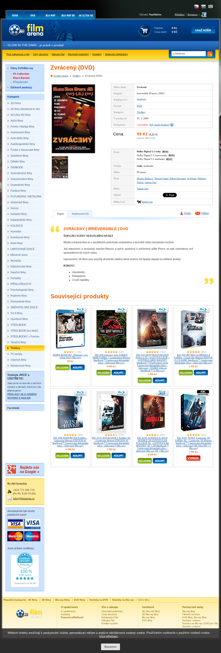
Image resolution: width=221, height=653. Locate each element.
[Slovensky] (203, 6)
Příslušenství (20, 82)
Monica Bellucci (145, 178)
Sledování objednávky (116, 54)
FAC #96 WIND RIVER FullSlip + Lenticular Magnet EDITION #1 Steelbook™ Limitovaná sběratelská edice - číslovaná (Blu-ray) (70, 442)
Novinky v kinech (191, 620)
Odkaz (205, 213)
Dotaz (187, 213)
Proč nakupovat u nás (18, 54)
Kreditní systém (109, 623)
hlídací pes (147, 201)
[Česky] (196, 6)
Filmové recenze (191, 614)
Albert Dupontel (178, 178)
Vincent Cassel (161, 178)
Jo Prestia (191, 178)
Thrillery (76, 76)
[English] (210, 6)
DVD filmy (147, 620)
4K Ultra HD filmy (151, 611)
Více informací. (108, 636)
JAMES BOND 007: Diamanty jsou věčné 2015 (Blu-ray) (70, 356)
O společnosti (68, 611)
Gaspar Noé (150, 182)
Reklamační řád (109, 617)
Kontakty (97, 54)
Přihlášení (180, 14)
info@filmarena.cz (24, 498)
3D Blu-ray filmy (150, 614)
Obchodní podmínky (78, 54)
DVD (139, 106)
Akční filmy (144, 600)
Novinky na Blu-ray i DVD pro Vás (200, 623)
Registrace (193, 14)
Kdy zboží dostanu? (159, 124)
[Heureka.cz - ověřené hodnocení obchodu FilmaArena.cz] (25, 586)
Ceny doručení (40, 54)
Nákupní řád (58, 54)
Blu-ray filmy (148, 617)
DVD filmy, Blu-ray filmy (194, 617)
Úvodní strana (60, 76)
